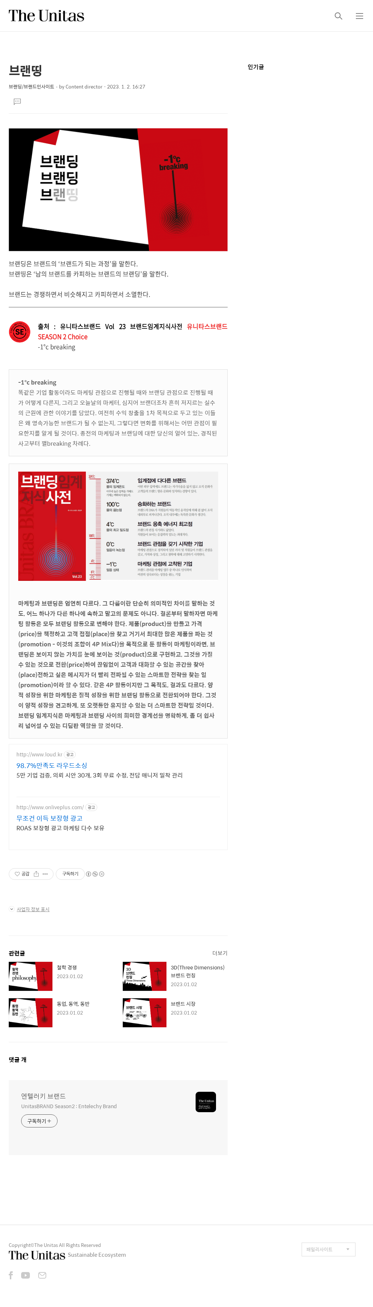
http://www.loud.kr (39, 754)
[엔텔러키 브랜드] (46, 15)
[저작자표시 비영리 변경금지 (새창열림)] (95, 874)
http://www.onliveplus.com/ (50, 807)
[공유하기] (36, 874)
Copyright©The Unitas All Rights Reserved (55, 1245)
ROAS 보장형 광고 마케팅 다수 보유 (60, 827)
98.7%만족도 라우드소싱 (51, 765)
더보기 (220, 953)
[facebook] (11, 1276)
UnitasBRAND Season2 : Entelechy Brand (69, 1106)
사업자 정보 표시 (33, 909)
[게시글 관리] (45, 874)
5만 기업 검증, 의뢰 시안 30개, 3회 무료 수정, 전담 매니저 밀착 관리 (99, 775)
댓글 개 (18, 1059)
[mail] (42, 1276)
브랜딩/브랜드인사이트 (31, 86)
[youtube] (25, 1276)
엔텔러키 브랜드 (43, 1096)
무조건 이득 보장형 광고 (49, 818)
